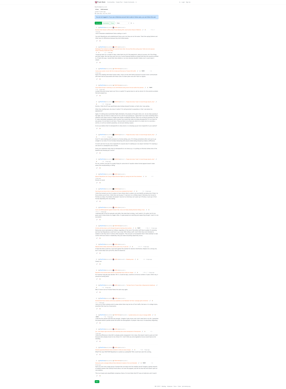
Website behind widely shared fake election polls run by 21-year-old (111, 246)
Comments (106, 23)
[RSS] (133, 23)
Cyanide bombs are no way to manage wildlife (139, 315)
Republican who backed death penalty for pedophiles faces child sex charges (114, 272)
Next (97, 381)
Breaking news (130, 259)
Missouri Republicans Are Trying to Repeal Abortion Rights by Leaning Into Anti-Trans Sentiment (118, 176)
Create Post (119, 2)
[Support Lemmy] (136, 2)
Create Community (129, 2)
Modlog (164, 386)
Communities (111, 2)
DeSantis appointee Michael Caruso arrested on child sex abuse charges (113, 349)
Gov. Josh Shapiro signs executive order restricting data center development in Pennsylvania (118, 331)
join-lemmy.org (186, 386)
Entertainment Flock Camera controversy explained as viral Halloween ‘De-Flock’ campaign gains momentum (121, 300)
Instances (169, 386)
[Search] (180, 2)
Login (183, 2)
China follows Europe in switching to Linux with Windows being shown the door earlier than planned (119, 87)
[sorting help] (131, 23)
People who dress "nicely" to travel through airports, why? (140, 101)
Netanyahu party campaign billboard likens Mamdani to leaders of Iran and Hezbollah (116, 363)
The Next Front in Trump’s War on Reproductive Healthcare (140, 285)
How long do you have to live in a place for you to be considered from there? (114, 191)
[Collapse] (96, 27)
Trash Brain (101, 2)
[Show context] (143, 30)
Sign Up (188, 2)
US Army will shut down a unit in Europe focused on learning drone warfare (113, 228)
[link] (145, 30)
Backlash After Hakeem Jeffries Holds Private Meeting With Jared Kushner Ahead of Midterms (118, 29)
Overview (98, 23)
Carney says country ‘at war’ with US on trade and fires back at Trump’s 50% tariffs (115, 71)
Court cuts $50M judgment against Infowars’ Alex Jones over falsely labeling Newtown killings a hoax (120, 209)
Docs (175, 386)
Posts (112, 23)
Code (179, 386)
